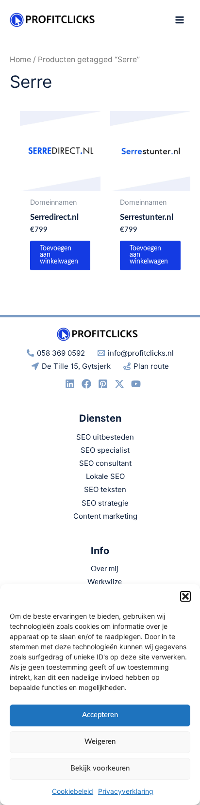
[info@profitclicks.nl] (86, 384)
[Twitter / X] (119, 384)
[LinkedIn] (70, 384)
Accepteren (100, 715)
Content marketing (105, 516)
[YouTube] (136, 384)
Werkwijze (104, 582)
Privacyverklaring (125, 791)
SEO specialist (105, 450)
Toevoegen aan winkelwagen (59, 255)
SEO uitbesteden (105, 437)
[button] (185, 596)
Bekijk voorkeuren (100, 768)
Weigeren (100, 741)
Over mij (104, 569)
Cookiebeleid (72, 791)
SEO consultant (105, 463)
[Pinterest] (103, 384)
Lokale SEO (105, 476)
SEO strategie (105, 503)
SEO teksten (105, 489)
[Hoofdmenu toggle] (179, 20)
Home (20, 59)
